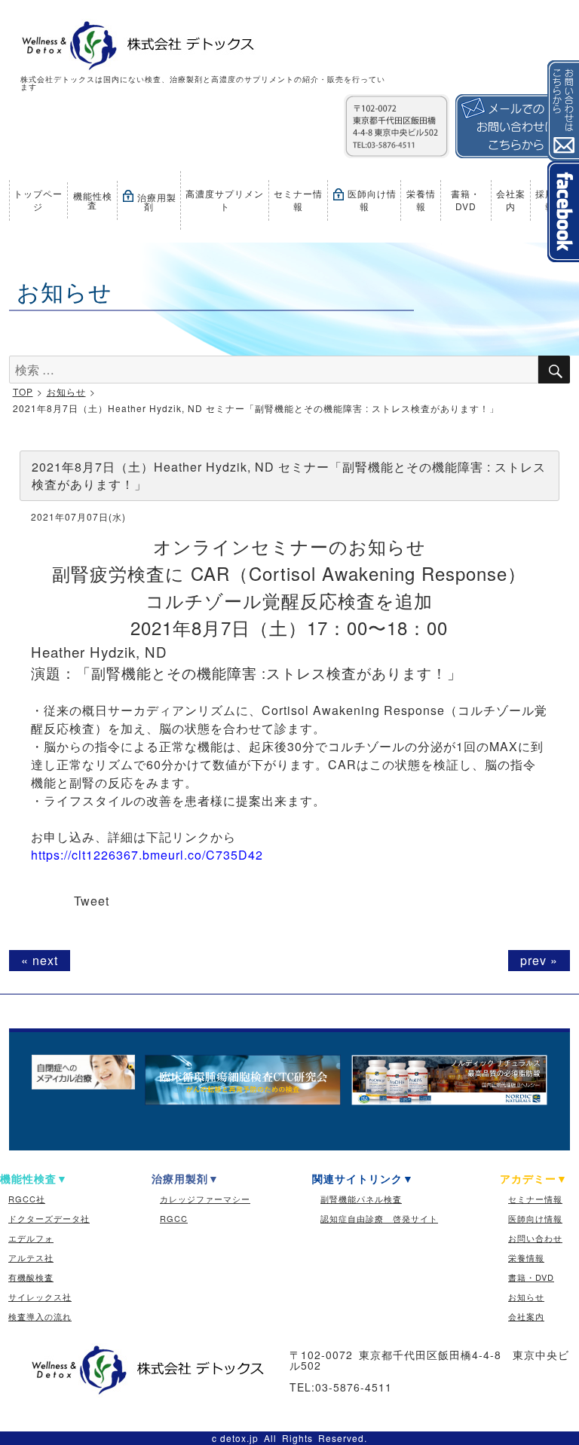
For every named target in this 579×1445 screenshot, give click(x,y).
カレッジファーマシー (205, 1199)
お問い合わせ (535, 1238)
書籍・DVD (465, 199)
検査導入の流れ (40, 1316)
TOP (23, 391)
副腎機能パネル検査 (361, 1199)
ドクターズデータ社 (49, 1218)
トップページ (38, 199)
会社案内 (510, 199)
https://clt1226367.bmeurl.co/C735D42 (147, 854)
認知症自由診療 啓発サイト (379, 1218)
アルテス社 (31, 1257)
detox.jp (239, 1437)
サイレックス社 (40, 1297)
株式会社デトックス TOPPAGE (135, 46)
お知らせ (66, 391)
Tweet (91, 900)
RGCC (174, 1218)
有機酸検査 (31, 1277)
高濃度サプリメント (224, 199)
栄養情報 (421, 199)
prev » (539, 960)
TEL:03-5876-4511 (341, 1387)
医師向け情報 (371, 199)
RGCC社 (26, 1199)
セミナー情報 (298, 199)
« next (39, 960)
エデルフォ (31, 1238)
